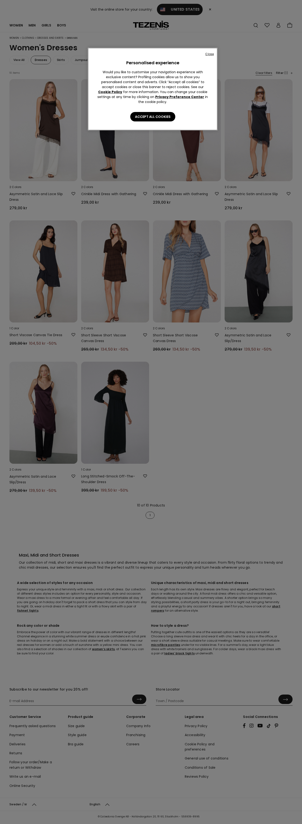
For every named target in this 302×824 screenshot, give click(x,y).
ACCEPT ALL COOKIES (153, 116)
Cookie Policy (110, 92)
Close (209, 54)
